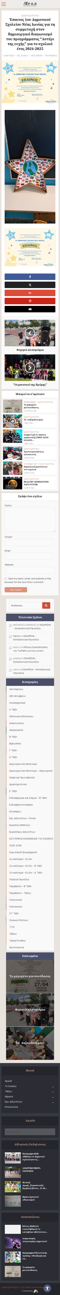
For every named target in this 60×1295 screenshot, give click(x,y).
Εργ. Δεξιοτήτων (13, 1101)
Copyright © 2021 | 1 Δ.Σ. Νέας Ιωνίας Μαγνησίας (25, 1287)
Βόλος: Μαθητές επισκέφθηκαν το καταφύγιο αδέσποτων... (35, 1229)
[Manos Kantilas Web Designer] (35, 1290)
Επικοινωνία (11, 1106)
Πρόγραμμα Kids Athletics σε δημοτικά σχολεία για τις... (33, 1156)
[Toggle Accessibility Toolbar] (50, 1288)
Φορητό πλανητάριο (30, 1010)
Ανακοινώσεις (30, 402)
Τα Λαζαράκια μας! (33, 419)
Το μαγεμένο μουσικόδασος (31, 406)
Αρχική (8, 1080)
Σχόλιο (8, 505)
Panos (16, 635)
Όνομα (9, 536)
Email (8, 550)
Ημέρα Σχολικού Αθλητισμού (30, 1198)
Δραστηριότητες (30, 15)
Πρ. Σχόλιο (22, 55)
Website (9, 564)
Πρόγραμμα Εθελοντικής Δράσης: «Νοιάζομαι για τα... (34, 1256)
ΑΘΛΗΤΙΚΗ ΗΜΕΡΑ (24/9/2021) (31, 1169)
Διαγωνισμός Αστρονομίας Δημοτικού (34, 1240)
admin (39, 55)
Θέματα (9, 1096)
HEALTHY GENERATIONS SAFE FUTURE (36, 483)
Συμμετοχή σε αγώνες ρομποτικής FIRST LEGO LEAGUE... (36, 437)
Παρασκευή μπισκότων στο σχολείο (35, 468)
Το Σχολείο (10, 1086)
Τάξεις (8, 1091)
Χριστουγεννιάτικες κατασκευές (34, 453)
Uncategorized (30, 463)
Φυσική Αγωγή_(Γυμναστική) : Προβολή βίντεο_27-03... (34, 1185)
